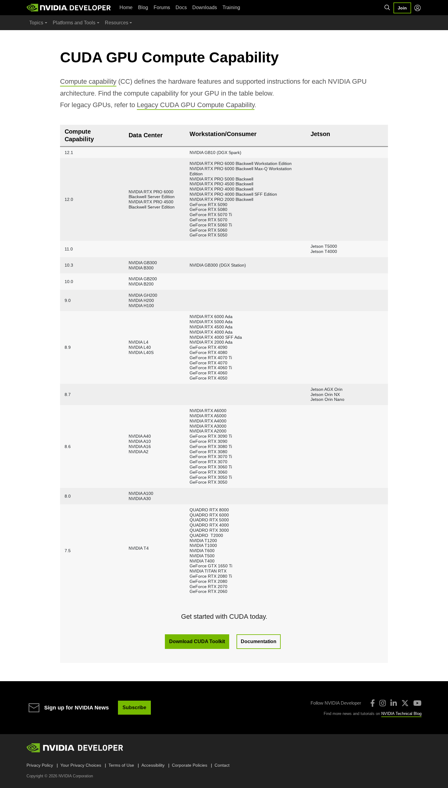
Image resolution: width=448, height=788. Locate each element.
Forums (162, 7)
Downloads (204, 7)
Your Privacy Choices (80, 765)
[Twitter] (405, 703)
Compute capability (88, 81)
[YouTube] (417, 703)
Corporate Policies (189, 765)
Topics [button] (36, 22)
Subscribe (134, 707)
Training (231, 7)
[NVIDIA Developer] (69, 8)
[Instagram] (382, 703)
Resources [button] (116, 22)
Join (402, 7)
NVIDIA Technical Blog (401, 713)
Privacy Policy (40, 765)
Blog (143, 7)
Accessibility (153, 765)
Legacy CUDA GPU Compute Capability (195, 105)
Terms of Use (121, 765)
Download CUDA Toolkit (197, 641)
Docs (181, 7)
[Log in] (417, 8)
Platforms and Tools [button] (74, 22)
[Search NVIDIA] (387, 7)
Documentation (258, 641)
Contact (222, 765)
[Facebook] (372, 703)
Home (126, 7)
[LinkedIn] (393, 703)
